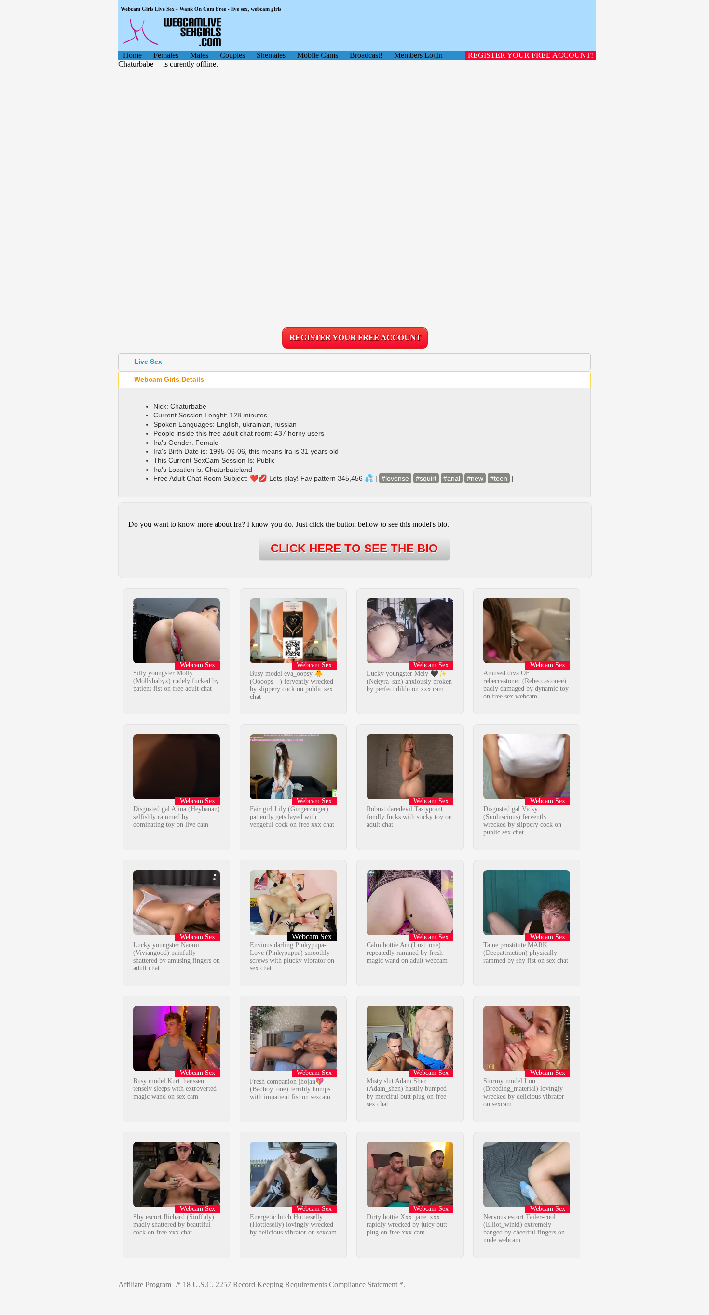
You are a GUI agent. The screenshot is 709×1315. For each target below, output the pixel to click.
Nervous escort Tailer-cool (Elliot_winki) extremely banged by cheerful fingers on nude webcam (524, 1228)
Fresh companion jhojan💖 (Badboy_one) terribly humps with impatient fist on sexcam (290, 1089)
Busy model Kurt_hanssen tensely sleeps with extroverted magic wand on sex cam (175, 1088)
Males (199, 55)
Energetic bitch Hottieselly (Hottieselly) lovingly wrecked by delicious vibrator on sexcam (293, 1224)
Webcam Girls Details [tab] (169, 379)
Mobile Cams (317, 55)
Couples (232, 55)
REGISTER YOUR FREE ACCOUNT (355, 337)
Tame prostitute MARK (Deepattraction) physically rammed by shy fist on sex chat (525, 952)
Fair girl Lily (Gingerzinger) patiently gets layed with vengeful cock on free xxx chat (292, 816)
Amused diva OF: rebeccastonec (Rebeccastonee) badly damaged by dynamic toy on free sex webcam (526, 685)
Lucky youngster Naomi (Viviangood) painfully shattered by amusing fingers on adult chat (176, 956)
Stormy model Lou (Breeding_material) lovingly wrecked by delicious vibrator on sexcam (523, 1092)
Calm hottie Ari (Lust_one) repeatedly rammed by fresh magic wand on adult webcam (407, 952)
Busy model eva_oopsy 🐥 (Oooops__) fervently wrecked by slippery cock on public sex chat (291, 685)
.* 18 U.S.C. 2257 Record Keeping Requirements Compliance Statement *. (290, 1284)
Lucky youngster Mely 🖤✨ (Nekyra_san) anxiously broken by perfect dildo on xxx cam (409, 681)
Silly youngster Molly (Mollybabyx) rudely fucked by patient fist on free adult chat (176, 681)
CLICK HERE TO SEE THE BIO (354, 548)
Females (165, 55)
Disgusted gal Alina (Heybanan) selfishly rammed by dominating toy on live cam (176, 816)
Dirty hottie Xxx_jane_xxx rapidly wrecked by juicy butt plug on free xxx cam (407, 1224)
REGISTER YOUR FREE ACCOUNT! (530, 55)
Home (132, 55)
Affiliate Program (144, 1284)
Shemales (271, 55)
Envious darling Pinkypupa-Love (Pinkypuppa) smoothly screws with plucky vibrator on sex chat (292, 956)
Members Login (418, 55)
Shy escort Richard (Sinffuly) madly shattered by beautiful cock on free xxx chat (173, 1224)
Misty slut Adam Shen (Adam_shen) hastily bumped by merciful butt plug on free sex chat (407, 1092)
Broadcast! (366, 55)
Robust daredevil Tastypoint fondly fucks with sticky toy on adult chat (409, 816)
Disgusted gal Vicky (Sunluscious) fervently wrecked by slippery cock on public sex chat (522, 820)
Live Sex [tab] (148, 361)
